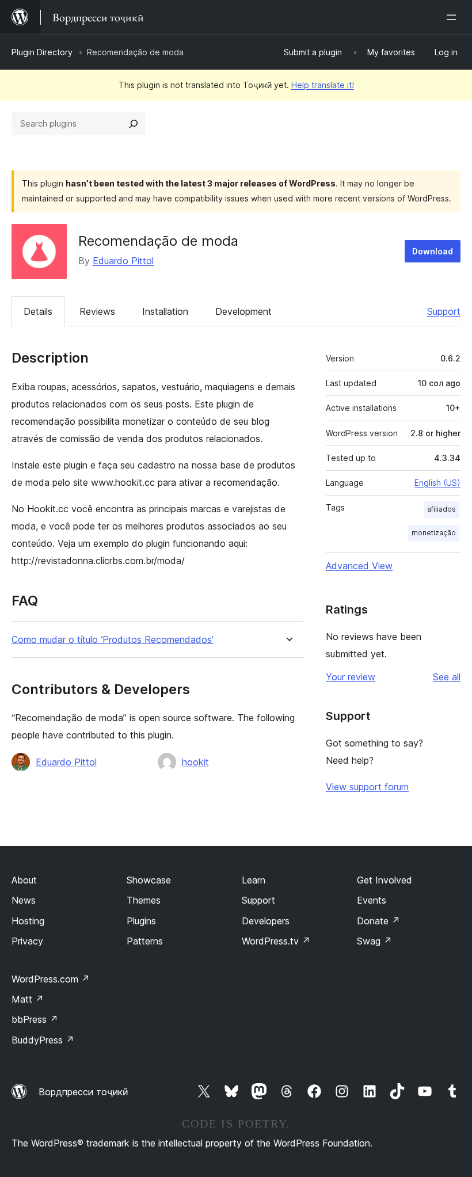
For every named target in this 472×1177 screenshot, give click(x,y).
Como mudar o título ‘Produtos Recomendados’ (113, 639)
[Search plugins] (133, 123)
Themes (144, 900)
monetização (434, 532)
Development (243, 311)
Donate (378, 921)
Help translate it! (322, 85)
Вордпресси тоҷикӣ (83, 1092)
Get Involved (384, 880)
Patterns (145, 941)
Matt (28, 999)
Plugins (141, 921)
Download (432, 251)
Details (38, 311)
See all (446, 677)
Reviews (97, 311)
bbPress (35, 1019)
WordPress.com (51, 979)
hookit (195, 762)
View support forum (367, 787)
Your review (350, 677)
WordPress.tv (276, 941)
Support (443, 311)
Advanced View (359, 566)
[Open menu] (453, 17)
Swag (374, 941)
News (24, 900)
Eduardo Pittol (123, 260)
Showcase (149, 880)
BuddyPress (43, 1040)
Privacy (27, 941)
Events (371, 900)
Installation (165, 311)
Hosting (28, 921)
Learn (253, 880)
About (24, 880)
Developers (266, 921)
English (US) (437, 482)
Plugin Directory (42, 52)
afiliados (441, 509)
